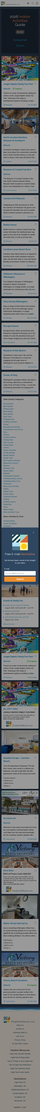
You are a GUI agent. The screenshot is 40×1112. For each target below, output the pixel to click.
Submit (20, 579)
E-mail (6, 569)
